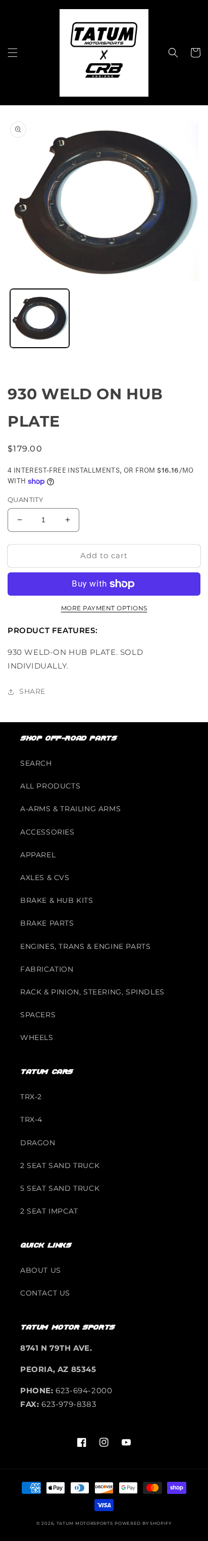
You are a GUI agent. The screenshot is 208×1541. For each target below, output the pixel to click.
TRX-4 (31, 1119)
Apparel (38, 854)
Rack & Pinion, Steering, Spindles (92, 991)
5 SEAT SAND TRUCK (59, 1188)
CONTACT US (45, 1293)
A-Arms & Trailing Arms (70, 808)
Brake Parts (47, 923)
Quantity (25, 499)
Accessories (47, 832)
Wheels (37, 1037)
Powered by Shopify (143, 1523)
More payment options (104, 608)
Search (36, 763)
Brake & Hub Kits (56, 900)
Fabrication (47, 969)
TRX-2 (31, 1096)
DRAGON (38, 1142)
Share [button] (32, 691)
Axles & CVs (45, 877)
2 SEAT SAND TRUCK (59, 1165)
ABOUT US (40, 1270)
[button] (13, 52)
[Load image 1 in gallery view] (39, 318)
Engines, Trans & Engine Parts (85, 946)
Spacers (38, 1014)
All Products (50, 785)
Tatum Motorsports (85, 1523)
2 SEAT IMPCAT (49, 1211)
